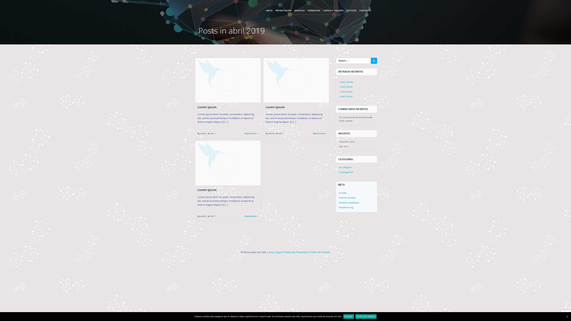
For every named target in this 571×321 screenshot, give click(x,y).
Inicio (269, 10)
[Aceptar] (567, 316)
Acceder (343, 193)
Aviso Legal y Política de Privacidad (288, 252)
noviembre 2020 (347, 141)
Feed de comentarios (349, 202)
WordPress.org (346, 207)
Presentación (283, 10)
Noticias (351, 10)
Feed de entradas (347, 197)
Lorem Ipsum (346, 96)
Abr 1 (213, 133)
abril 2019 (343, 146)
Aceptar (348, 316)
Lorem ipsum (346, 86)
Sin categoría (345, 167)
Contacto (365, 10)
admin (203, 133)
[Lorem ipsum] (228, 80)
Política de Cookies (319, 252)
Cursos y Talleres (333, 10)
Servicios (299, 10)
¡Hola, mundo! (346, 82)
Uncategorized (346, 172)
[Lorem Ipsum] (228, 163)
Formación (314, 10)
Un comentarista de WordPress (354, 117)
